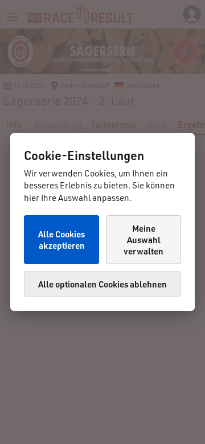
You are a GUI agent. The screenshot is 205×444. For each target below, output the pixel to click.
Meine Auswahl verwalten (143, 240)
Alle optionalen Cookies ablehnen (102, 284)
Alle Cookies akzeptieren (61, 239)
